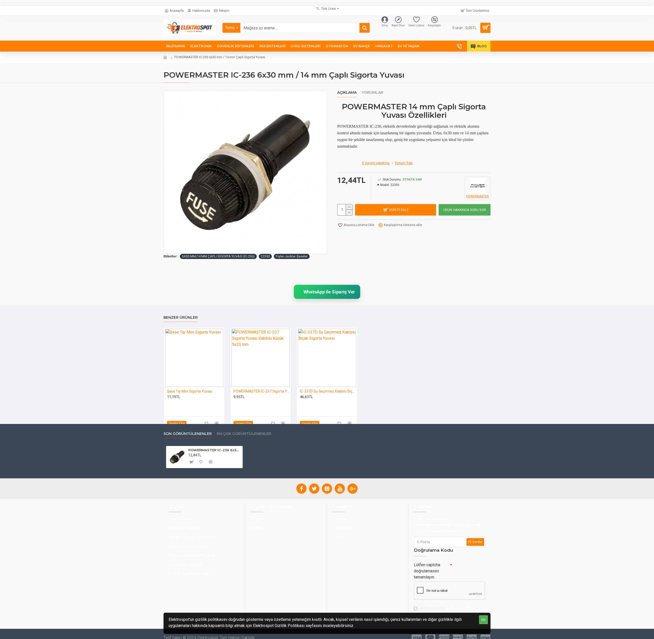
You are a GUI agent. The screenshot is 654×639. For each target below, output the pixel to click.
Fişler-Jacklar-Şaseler (292, 256)
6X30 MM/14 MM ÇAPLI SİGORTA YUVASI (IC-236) (218, 256)
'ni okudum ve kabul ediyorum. (446, 610)
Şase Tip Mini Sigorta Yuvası (189, 391)
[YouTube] (340, 488)
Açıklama (347, 92)
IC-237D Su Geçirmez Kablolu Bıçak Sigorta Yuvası (328, 391)
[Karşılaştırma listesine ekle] (216, 423)
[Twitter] (314, 488)
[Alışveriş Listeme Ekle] (206, 423)
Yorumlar (372, 92)
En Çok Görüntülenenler (244, 434)
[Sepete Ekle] (191, 462)
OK (483, 620)
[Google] (352, 488)
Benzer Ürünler (181, 317)
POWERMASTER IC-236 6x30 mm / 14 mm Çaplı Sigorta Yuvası (214, 450)
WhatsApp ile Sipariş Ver (328, 291)
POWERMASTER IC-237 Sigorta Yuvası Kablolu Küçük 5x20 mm (261, 391)
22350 (265, 256)
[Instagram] (327, 488)
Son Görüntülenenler (188, 434)
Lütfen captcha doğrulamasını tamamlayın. (427, 570)
